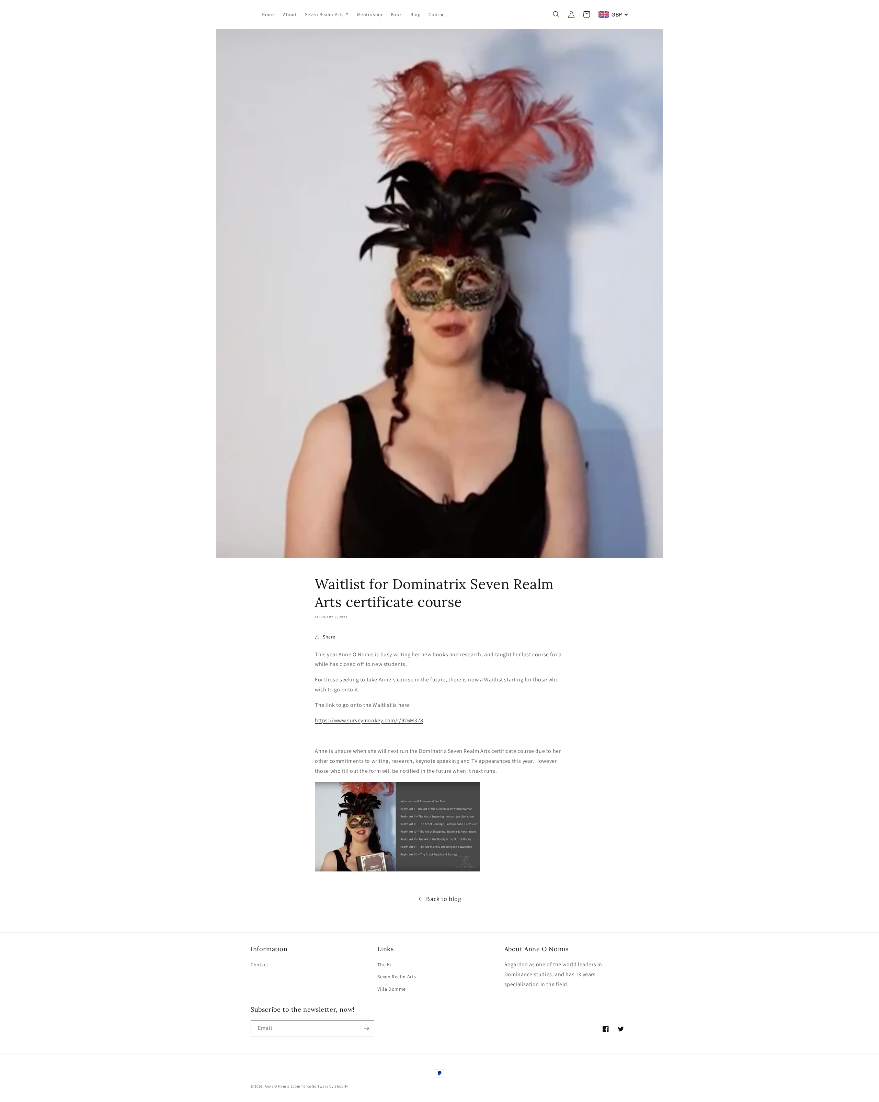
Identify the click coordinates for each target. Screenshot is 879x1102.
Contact (259, 964)
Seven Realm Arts (396, 976)
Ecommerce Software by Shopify (319, 1086)
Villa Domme (391, 989)
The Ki (384, 964)
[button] (556, 14)
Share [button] (329, 637)
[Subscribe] (366, 1028)
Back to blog (443, 899)
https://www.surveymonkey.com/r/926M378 (369, 720)
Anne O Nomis (277, 1086)
